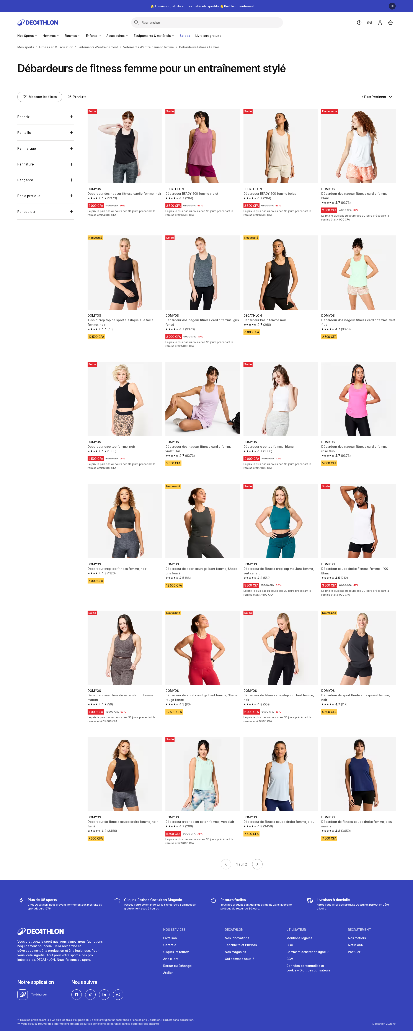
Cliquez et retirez (176, 952)
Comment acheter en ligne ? (307, 952)
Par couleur (26, 211)
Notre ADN (356, 945)
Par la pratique (29, 196)
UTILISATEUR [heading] (296, 929)
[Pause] (392, 6)
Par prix (23, 117)
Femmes (71, 35)
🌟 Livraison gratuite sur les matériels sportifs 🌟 (202, 6)
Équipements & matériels (153, 35)
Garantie (169, 945)
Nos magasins (235, 952)
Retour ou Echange (177, 966)
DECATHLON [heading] (234, 929)
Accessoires (115, 35)
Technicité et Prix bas (241, 945)
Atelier (168, 972)
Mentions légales (299, 938)
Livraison (170, 938)
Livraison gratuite (208, 35)
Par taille (24, 132)
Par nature (25, 164)
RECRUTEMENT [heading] (359, 929)
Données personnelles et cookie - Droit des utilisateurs (308, 968)
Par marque (26, 148)
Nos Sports (25, 35)
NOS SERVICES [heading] (174, 929)
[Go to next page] (257, 864)
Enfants (92, 35)
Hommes (49, 35)
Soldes (185, 35)
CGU (289, 945)
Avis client (170, 959)
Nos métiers (357, 938)
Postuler (354, 952)
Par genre (25, 180)
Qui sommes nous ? (239, 959)
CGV (289, 959)
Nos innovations (237, 938)
